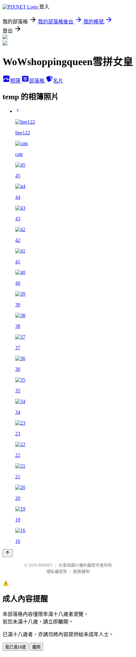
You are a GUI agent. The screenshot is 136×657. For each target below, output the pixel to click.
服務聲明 (81, 571)
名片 (58, 80)
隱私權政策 (56, 571)
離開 (36, 647)
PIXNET (45, 565)
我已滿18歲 (15, 647)
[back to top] (8, 553)
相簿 (16, 80)
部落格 (37, 80)
